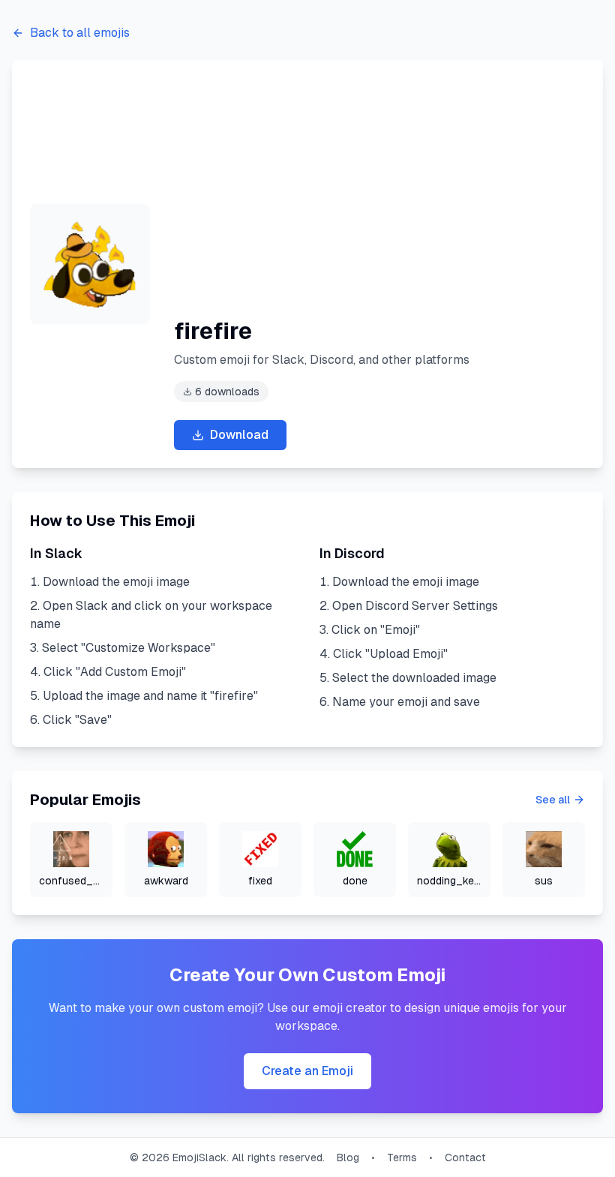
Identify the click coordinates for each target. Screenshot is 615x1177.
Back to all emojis (80, 33)
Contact (465, 1157)
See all (553, 800)
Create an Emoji (307, 1071)
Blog (348, 1157)
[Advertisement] (379, 207)
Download (239, 435)
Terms (402, 1157)
